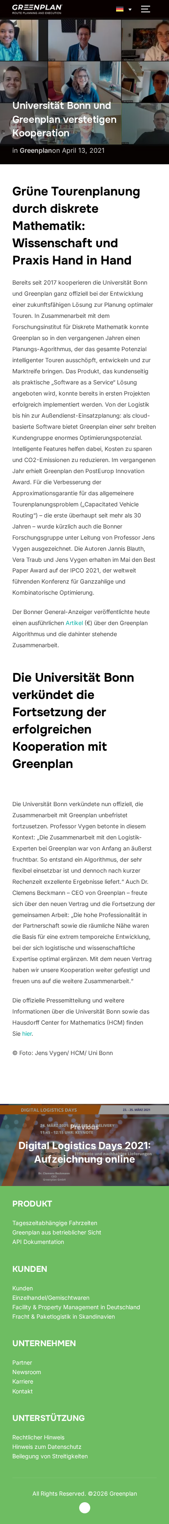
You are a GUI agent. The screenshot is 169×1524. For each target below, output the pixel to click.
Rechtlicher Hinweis (38, 1437)
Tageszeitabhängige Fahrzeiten (54, 1222)
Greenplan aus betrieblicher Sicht (56, 1232)
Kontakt (22, 1391)
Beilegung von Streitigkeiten (50, 1456)
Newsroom (26, 1371)
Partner (22, 1362)
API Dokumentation (38, 1241)
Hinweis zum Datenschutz (47, 1446)
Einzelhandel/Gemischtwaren (50, 1297)
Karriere (22, 1381)
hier (27, 1033)
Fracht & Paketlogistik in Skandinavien (63, 1316)
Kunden (22, 1288)
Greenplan (36, 150)
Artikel (74, 622)
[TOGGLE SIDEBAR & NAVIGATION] (148, 9)
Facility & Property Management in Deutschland (76, 1306)
